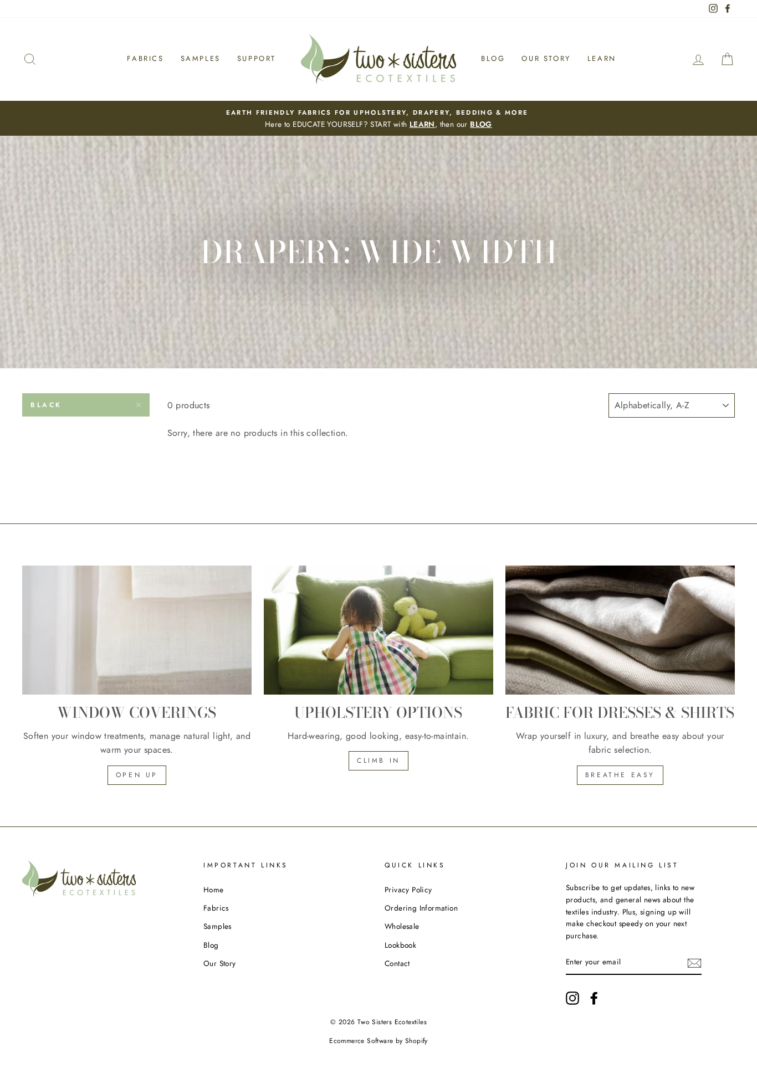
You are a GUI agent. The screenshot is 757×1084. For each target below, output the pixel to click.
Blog (493, 58)
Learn (601, 58)
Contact (397, 963)
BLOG (481, 124)
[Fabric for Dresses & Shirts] (620, 630)
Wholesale (402, 926)
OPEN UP (137, 775)
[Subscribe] (694, 962)
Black (46, 405)
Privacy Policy (408, 889)
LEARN (422, 124)
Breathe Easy (620, 775)
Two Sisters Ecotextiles (392, 1022)
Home (213, 889)
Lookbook (400, 945)
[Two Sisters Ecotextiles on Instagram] (572, 998)
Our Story (545, 58)
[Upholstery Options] (378, 630)
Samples (201, 58)
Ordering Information (421, 907)
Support (256, 58)
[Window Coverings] (137, 630)
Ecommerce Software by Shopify (378, 1041)
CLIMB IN (378, 761)
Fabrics (145, 58)
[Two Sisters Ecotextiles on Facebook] (594, 998)
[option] (378, 118)
